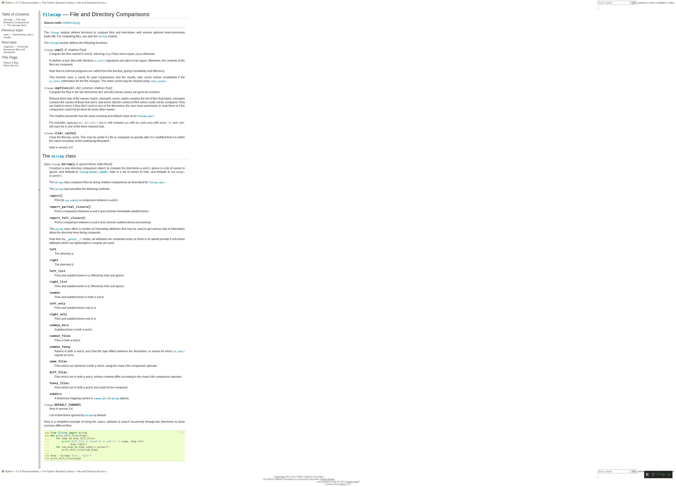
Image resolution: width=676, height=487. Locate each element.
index (671, 2)
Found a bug (352, 481)
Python (9, 2)
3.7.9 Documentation (27, 2)
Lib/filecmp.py (71, 22)
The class (16, 25)
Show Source (11, 65)
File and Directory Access (91, 2)
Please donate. (327, 479)
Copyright (280, 477)
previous (642, 2)
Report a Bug (11, 62)
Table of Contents (15, 14)
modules (661, 2)
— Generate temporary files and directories (16, 49)
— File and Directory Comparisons (16, 21)
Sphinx (342, 484)
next (651, 2)
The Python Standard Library (58, 2)
